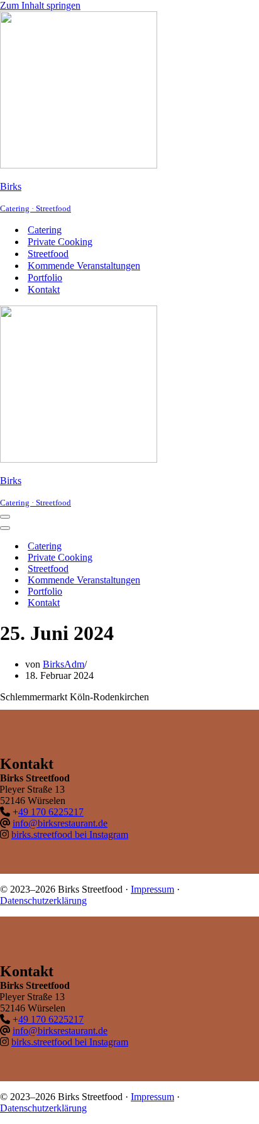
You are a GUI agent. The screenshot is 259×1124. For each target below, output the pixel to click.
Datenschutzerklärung (43, 900)
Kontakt (44, 289)
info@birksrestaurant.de (60, 823)
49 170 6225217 (51, 812)
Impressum (152, 889)
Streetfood (48, 253)
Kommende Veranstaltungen (84, 265)
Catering (45, 229)
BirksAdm (63, 664)
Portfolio (45, 277)
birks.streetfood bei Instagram (69, 834)
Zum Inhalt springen (40, 5)
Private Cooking (60, 241)
